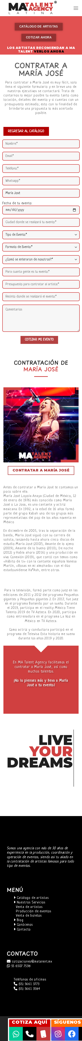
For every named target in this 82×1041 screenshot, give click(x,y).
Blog (19, 920)
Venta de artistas (29, 907)
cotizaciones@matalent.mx (31, 962)
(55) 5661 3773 (29, 984)
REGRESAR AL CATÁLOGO (26, 131)
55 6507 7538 (20, 966)
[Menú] (76, 8)
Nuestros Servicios (30, 903)
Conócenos (24, 925)
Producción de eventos (33, 911)
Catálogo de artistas (32, 898)
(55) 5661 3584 (29, 989)
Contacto (23, 930)
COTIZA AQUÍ (29, 1022)
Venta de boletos (29, 916)
